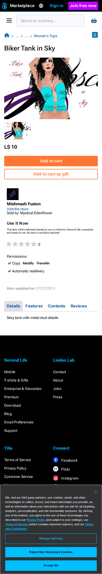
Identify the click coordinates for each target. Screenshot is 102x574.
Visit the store (17, 209)
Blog (8, 414)
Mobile (9, 372)
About (58, 380)
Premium (11, 397)
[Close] (95, 492)
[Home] (6, 36)
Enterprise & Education (23, 389)
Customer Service (18, 476)
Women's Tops (45, 36)
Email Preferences (18, 422)
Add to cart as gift (51, 174)
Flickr (65, 469)
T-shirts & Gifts (16, 380)
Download (12, 405)
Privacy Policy (15, 468)
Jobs (57, 389)
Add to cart (51, 160)
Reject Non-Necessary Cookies (50, 552)
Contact (59, 372)
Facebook (69, 460)
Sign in (56, 5)
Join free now (83, 5)
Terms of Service (17, 460)
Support (10, 430)
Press (57, 397)
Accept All (51, 565)
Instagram (69, 478)
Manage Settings (51, 538)
